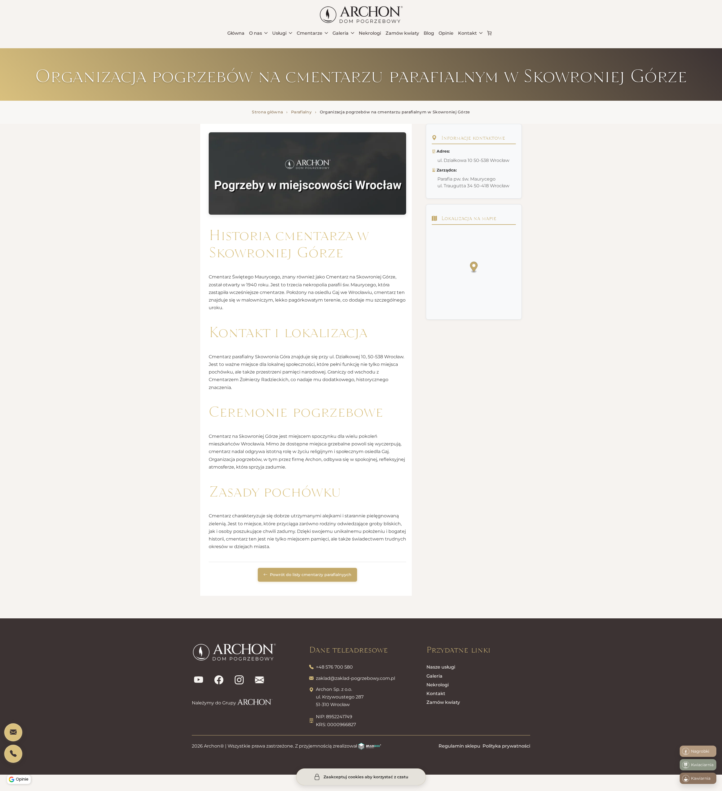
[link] (489, 33)
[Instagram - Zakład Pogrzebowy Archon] (239, 680)
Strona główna (267, 112)
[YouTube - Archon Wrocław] (198, 680)
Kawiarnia (700, 778)
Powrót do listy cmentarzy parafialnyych (310, 574)
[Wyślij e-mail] (259, 680)
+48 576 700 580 (334, 667)
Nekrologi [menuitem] (370, 33)
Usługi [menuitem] (279, 33)
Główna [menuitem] (236, 33)
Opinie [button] (22, 779)
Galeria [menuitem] (341, 33)
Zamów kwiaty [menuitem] (402, 33)
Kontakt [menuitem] (467, 33)
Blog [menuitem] (429, 33)
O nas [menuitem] (255, 33)
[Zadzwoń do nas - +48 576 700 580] (13, 754)
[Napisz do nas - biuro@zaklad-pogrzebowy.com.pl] (13, 732)
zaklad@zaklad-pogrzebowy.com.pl (355, 678)
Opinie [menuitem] (446, 33)
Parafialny (301, 112)
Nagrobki (700, 751)
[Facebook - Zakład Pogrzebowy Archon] (219, 680)
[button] (474, 267)
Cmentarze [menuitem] (309, 33)
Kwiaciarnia (702, 764)
